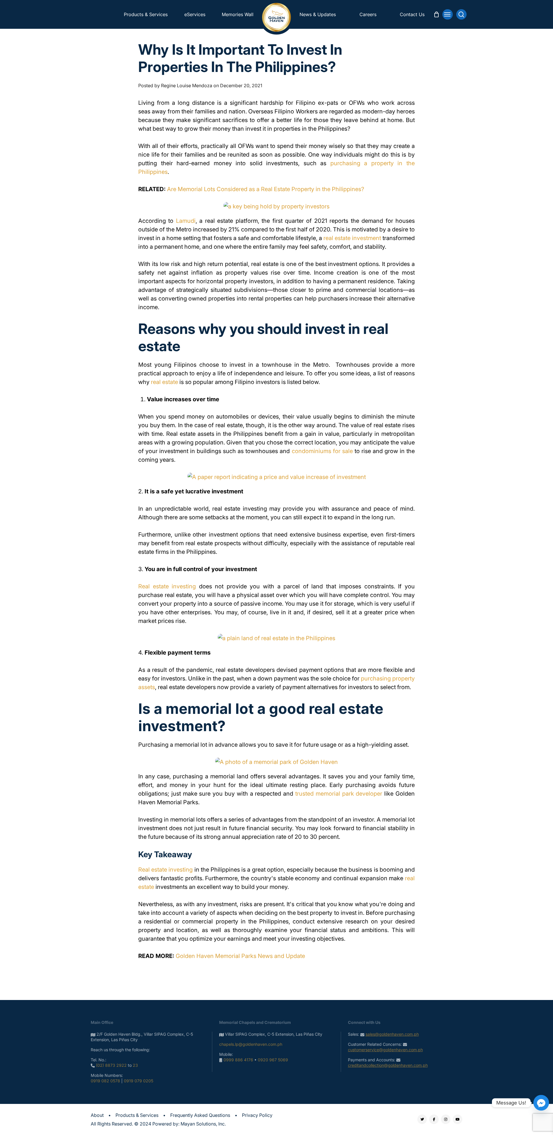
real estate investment (352, 238)
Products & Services (136, 1115)
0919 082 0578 (105, 1080)
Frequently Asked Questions (200, 1115)
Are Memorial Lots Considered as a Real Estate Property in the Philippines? (265, 189)
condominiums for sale (322, 451)
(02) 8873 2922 (111, 1065)
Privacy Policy (257, 1115)
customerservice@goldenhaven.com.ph (385, 1049)
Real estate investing (167, 586)
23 (135, 1065)
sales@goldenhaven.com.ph (392, 1034)
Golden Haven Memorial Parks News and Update (240, 956)
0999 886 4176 (238, 1059)
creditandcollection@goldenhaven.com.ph (388, 1065)
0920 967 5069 (273, 1059)
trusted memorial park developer (338, 793)
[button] (447, 14)
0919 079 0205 (138, 1080)
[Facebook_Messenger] (541, 1103)
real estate (164, 382)
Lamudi (186, 220)
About (97, 1115)
